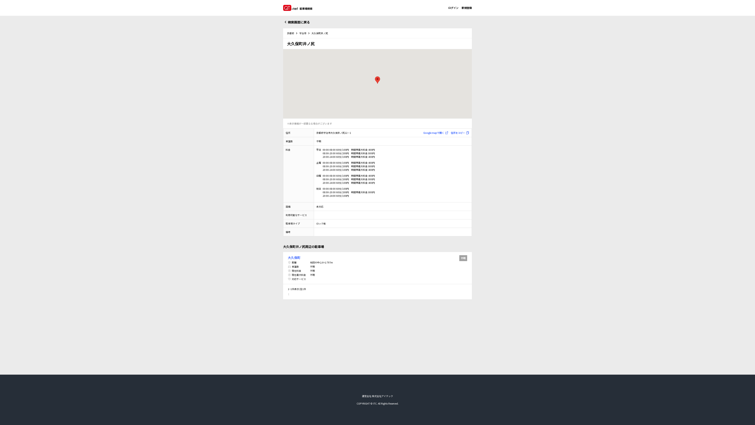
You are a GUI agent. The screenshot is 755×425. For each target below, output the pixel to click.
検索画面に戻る (299, 22)
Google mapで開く (433, 132)
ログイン (453, 8)
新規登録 (467, 8)
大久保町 (294, 257)
